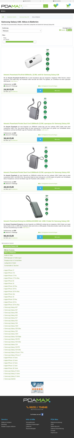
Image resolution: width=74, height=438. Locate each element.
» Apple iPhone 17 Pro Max (11, 278)
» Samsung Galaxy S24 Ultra (12, 349)
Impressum (54, 432)
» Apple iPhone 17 (9, 270)
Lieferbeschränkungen (32, 424)
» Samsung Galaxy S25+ (11, 334)
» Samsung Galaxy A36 (11, 246)
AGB (52, 424)
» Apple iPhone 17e (9, 273)
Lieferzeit (28, 426)
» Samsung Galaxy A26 (11, 315)
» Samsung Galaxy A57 (11, 307)
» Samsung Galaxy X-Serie (12, 376)
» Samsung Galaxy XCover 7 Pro (13, 352)
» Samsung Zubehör (10, 379)
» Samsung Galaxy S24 (11, 344)
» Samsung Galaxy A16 (11, 320)
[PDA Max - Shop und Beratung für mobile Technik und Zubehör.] (3, 17)
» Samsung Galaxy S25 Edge (12, 336)
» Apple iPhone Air (9, 281)
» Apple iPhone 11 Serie (10, 365)
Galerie (63, 30)
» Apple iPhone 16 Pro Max (11, 291)
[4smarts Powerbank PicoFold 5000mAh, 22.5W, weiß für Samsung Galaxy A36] (37, 60)
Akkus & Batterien (36, 17)
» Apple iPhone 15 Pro (10, 302)
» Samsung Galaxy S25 (11, 331)
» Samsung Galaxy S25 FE (12, 339)
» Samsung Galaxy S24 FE (12, 347)
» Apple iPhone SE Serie (11, 368)
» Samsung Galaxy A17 (11, 318)
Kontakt (53, 430)
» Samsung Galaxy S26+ (11, 326)
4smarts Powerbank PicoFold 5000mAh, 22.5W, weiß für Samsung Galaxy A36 (31, 75)
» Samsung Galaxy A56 (11, 312)
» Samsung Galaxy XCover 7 (12, 355)
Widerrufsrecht (55, 426)
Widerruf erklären (6, 422)
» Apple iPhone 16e (9, 294)
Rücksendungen (31, 428)
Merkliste (4, 424)
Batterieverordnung (56, 422)
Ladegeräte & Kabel (10, 263)
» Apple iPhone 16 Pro (10, 289)
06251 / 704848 (38, 407)
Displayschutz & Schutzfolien (13, 260)
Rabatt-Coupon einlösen (8, 426)
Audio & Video (8, 255)
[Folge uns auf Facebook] (37, 414)
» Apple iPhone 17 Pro (10, 275)
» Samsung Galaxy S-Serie (12, 373)
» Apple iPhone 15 (9, 297)
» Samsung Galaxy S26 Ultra (12, 328)
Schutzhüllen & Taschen (11, 265)
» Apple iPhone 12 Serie (11, 363)
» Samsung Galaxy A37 (11, 310)
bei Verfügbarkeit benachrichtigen (48, 86)
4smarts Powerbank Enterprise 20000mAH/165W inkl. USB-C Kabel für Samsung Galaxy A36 (36, 221)
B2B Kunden (57, 1)
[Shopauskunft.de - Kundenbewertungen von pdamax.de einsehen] (37, 387)
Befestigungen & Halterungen (12, 258)
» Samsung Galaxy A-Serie (12, 371)
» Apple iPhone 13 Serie (11, 360)
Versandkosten (14, 91)
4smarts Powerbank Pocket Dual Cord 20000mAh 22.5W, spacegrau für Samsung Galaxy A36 (37, 172)
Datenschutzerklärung (57, 428)
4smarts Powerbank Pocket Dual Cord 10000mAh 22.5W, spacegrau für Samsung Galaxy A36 (37, 123)
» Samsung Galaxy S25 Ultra (12, 342)
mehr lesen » (14, 81)
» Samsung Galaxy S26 (11, 323)
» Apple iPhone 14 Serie (11, 357)
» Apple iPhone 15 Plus (10, 299)
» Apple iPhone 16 (9, 283)
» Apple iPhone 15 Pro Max (11, 304)
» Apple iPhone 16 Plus (10, 286)
